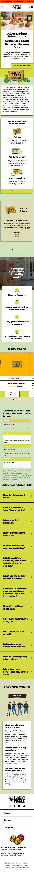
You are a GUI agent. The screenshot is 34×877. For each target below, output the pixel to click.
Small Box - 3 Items (16, 383)
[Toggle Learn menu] (21, 820)
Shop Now (24, 394)
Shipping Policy (10, 868)
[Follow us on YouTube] (19, 806)
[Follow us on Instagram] (10, 806)
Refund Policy (22, 865)
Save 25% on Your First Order (22, 65)
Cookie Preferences (22, 868)
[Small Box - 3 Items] (17, 364)
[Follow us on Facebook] (14, 806)
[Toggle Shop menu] (20, 813)
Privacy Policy (23, 863)
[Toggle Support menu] (22, 827)
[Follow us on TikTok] (24, 806)
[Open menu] (2, 7)
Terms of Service (11, 865)
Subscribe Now (17, 191)
